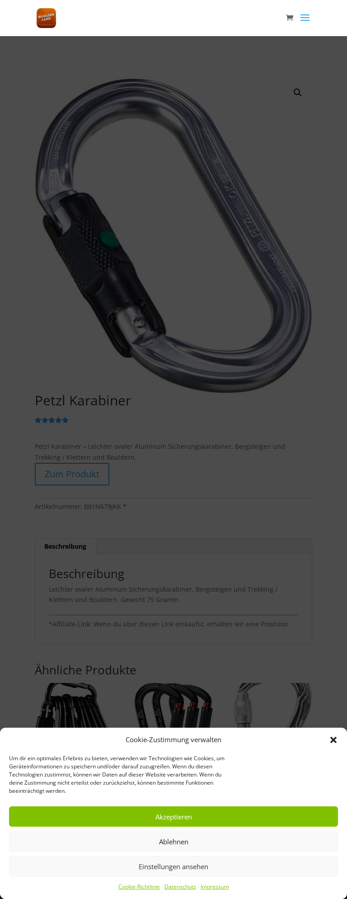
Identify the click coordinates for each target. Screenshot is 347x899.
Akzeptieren (173, 816)
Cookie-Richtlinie (139, 886)
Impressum (215, 886)
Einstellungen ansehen (173, 866)
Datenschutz (180, 886)
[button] (333, 739)
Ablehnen (173, 841)
